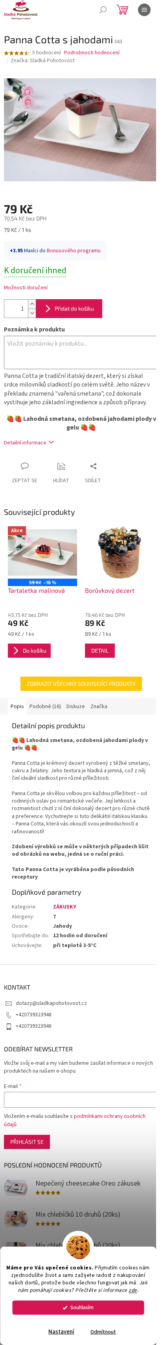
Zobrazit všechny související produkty (81, 683)
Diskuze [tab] (75, 706)
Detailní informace (25, 443)
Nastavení (61, 1332)
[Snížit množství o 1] (32, 313)
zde (133, 1290)
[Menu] (144, 10)
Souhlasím (82, 1307)
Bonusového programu (74, 251)
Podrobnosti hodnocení (92, 53)
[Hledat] (103, 10)
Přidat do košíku (74, 308)
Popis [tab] (17, 706)
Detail (100, 650)
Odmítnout (103, 1332)
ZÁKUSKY (64, 907)
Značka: (43, 61)
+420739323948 (34, 1015)
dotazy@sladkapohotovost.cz (51, 1003)
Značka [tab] (98, 706)
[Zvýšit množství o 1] (32, 304)
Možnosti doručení (26, 288)
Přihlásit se (27, 1141)
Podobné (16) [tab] (45, 706)
